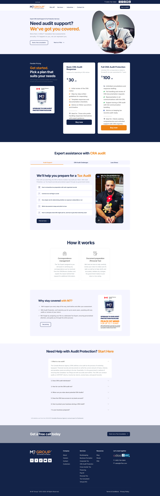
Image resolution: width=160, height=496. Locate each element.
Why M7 (52, 7)
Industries (70, 7)
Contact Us (80, 7)
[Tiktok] (125, 2)
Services (60, 7)
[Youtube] (127, 2)
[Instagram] (120, 2)
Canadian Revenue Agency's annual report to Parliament (67, 418)
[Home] (37, 7)
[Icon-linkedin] (130, 2)
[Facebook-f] (122, 2)
